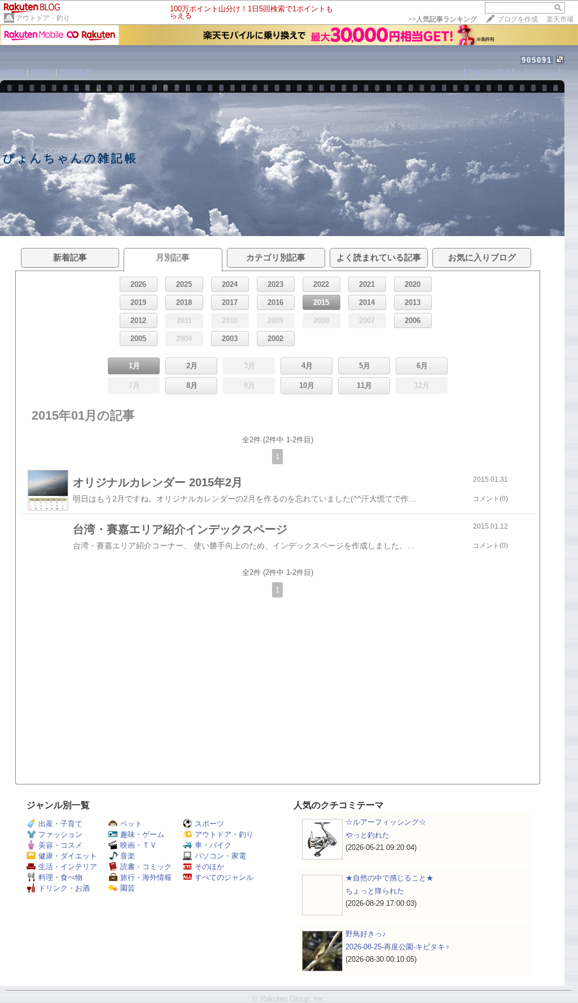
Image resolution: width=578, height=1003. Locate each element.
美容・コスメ (60, 845)
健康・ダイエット (67, 856)
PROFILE (75, 72)
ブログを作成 (517, 19)
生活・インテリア (67, 866)
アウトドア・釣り (43, 18)
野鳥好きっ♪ (365, 934)
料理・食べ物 (60, 877)
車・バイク (213, 845)
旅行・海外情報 (146, 877)
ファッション (60, 834)
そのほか (209, 866)
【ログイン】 (542, 72)
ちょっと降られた (374, 891)
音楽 (127, 856)
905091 (537, 60)
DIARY (41, 72)
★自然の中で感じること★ (389, 878)
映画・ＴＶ (138, 845)
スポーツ (209, 823)
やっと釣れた (367, 835)
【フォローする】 (488, 72)
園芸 (127, 888)
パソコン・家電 (220, 856)
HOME (13, 72)
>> (442, 19)
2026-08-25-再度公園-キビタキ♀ (397, 947)
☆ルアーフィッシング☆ (385, 822)
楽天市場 (559, 19)
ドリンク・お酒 (64, 888)
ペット (131, 823)
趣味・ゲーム (142, 834)
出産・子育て (60, 823)
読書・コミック (146, 866)
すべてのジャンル (224, 877)
